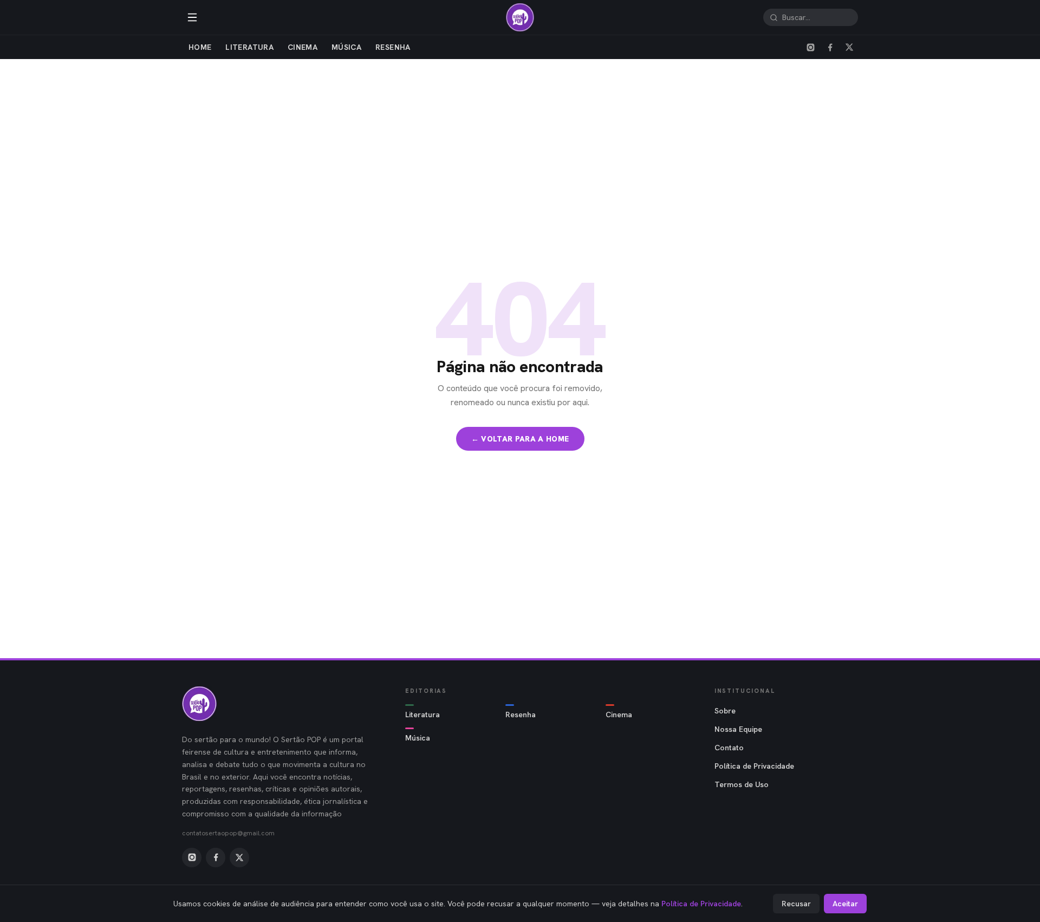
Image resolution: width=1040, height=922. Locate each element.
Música (346, 47)
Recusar (796, 903)
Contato (729, 747)
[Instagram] (810, 47)
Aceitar (845, 903)
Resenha (392, 47)
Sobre (725, 711)
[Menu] (192, 17)
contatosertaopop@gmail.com (228, 833)
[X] (849, 47)
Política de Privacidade (754, 766)
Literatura (249, 47)
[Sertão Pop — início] (520, 17)
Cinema (302, 47)
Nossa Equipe (738, 729)
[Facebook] (829, 47)
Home (199, 47)
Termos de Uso (741, 784)
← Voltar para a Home (520, 439)
